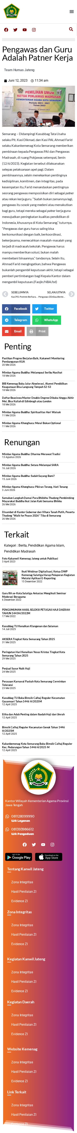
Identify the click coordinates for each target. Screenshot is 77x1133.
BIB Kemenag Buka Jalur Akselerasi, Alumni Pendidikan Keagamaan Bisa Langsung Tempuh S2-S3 (34, 385)
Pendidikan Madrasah (20, 551)
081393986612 (22, 829)
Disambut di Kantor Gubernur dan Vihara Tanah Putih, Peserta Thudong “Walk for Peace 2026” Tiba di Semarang (38, 513)
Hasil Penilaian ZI (23, 892)
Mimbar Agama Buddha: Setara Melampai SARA (30, 465)
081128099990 (22, 816)
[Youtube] (25, 30)
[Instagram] (34, 30)
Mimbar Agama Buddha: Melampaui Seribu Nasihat (32, 372)
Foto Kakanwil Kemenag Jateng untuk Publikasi (30, 558)
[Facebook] (6, 30)
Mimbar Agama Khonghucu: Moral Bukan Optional (31, 423)
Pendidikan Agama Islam (46, 545)
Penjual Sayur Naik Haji (16, 668)
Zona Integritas (22, 882)
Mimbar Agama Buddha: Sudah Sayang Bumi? (28, 475)
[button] (71, 11)
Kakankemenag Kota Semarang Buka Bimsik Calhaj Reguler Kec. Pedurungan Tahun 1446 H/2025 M (37, 745)
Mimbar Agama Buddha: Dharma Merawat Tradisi (31, 454)
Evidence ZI (19, 901)
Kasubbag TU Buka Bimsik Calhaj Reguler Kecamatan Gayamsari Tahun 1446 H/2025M (33, 699)
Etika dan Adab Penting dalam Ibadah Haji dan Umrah (33, 714)
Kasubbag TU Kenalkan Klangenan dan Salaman (30, 626)
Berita (22, 545)
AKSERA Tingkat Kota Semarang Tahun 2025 (28, 639)
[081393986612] (7, 829)
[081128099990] (7, 816)
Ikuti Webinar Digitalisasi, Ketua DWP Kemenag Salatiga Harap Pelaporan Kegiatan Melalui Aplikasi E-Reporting (48, 575)
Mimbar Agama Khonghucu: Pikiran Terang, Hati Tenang (35, 486)
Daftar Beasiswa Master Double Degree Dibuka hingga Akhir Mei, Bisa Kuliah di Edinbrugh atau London (38, 399)
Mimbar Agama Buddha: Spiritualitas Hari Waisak (31, 412)
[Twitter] (15, 30)
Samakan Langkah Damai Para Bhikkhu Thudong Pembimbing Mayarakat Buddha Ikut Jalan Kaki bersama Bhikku (38, 499)
